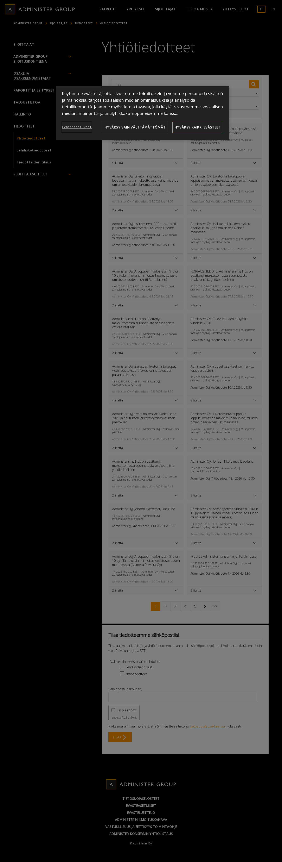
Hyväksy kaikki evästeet (198, 127)
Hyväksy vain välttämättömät (135, 127)
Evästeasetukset (77, 127)
